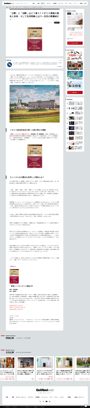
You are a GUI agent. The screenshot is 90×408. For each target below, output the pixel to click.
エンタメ (75, 3)
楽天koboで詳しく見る (15, 305)
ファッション (60, 3)
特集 (34, 3)
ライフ (66, 3)
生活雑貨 (55, 3)
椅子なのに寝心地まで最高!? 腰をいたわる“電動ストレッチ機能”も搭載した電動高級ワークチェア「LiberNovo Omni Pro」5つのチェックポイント (25, 372)
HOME (7, 7)
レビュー (69, 13)
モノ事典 (80, 13)
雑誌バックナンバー (79, 397)
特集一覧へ (75, 92)
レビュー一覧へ (75, 43)
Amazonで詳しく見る (15, 309)
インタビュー (73, 13)
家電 (38, 3)
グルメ (70, 3)
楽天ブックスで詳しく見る (16, 307)
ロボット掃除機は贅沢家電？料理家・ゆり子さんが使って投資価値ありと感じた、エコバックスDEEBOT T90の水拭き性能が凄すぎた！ (64, 372)
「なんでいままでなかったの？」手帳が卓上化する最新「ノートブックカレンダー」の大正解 (75, 29)
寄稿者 (81, 3)
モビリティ (49, 3)
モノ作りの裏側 (77, 13)
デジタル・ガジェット (43, 3)
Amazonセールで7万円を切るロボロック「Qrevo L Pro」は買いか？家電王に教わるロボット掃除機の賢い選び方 (45, 372)
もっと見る (59, 66)
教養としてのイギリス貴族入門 (19, 134)
